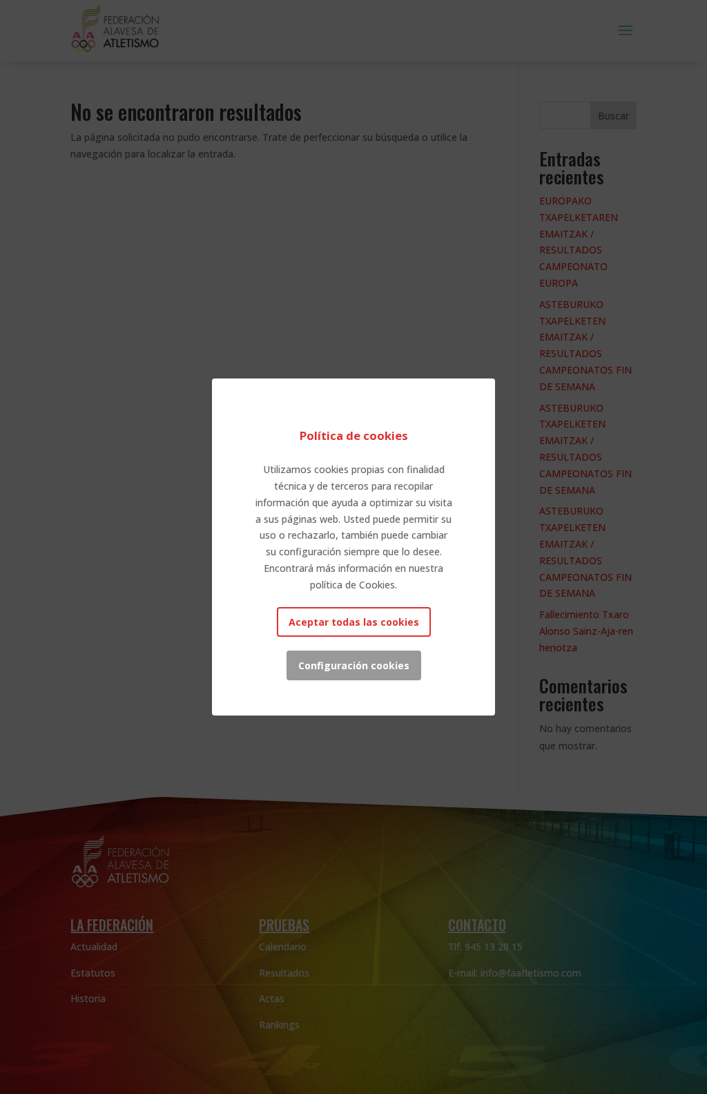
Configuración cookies (353, 665)
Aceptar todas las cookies (354, 621)
